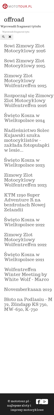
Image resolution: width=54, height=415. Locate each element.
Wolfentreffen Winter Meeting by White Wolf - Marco (26, 274)
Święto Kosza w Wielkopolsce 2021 (24, 257)
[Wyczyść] (10, 37)
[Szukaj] (3, 37)
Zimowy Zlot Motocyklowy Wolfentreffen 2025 (25, 80)
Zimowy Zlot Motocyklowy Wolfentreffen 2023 (25, 180)
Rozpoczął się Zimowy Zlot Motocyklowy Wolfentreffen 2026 (29, 100)
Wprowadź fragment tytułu (21, 26)
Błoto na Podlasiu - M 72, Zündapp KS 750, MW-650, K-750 (28, 304)
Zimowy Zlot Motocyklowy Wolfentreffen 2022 (25, 239)
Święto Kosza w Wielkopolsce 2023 (24, 162)
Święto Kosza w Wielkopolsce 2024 (24, 117)
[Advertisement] (27, 340)
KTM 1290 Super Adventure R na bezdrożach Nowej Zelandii (24, 202)
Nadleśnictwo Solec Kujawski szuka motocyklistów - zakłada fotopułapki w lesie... (27, 140)
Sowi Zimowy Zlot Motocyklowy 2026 (25, 48)
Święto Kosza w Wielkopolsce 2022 (24, 222)
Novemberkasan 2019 (28, 289)
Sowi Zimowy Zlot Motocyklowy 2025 (24, 63)
